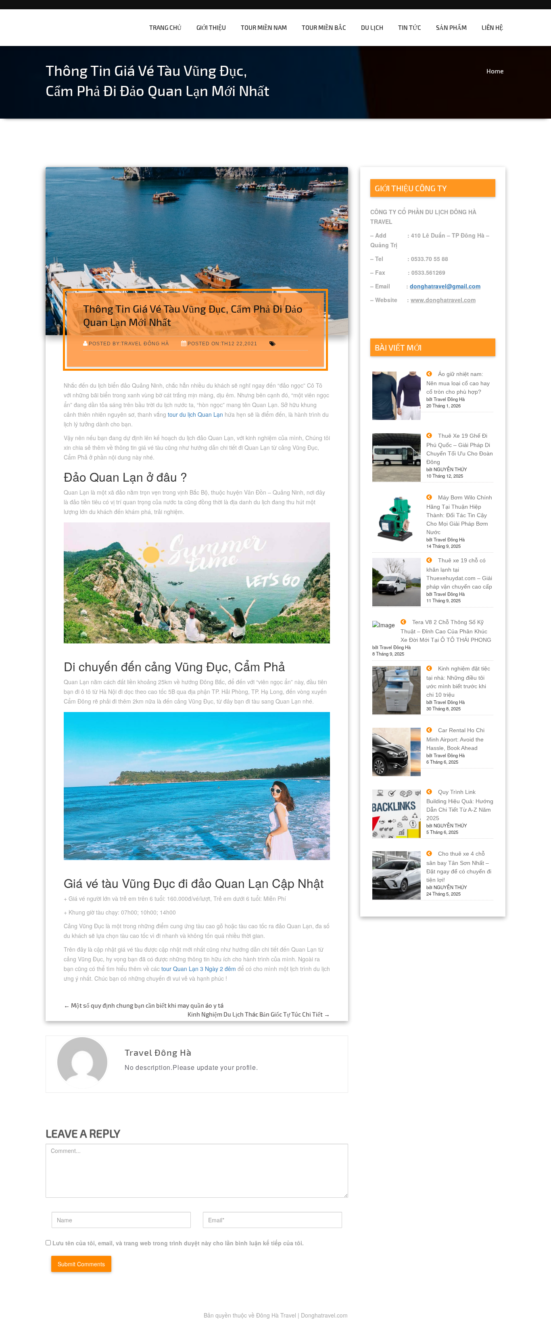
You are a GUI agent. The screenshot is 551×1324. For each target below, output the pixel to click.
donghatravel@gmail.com (445, 286)
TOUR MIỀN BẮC (324, 27)
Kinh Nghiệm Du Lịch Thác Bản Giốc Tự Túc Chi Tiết (259, 1014)
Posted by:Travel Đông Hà (129, 343)
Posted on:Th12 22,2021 (222, 343)
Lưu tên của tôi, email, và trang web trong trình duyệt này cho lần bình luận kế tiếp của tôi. (178, 1243)
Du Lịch (372, 27)
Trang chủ (165, 27)
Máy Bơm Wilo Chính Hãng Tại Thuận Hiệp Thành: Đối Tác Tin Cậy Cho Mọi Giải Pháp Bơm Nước (459, 514)
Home (495, 71)
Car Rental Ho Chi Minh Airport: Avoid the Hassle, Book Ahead (455, 739)
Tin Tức (409, 27)
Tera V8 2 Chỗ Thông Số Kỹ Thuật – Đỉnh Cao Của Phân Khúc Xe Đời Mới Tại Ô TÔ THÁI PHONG (446, 631)
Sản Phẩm (451, 27)
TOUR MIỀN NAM (264, 27)
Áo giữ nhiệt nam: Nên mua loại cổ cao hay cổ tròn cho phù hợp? (458, 383)
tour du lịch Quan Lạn (195, 414)
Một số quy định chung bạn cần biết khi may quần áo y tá (143, 1005)
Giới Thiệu (211, 27)
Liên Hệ (492, 27)
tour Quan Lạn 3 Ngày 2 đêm (198, 969)
